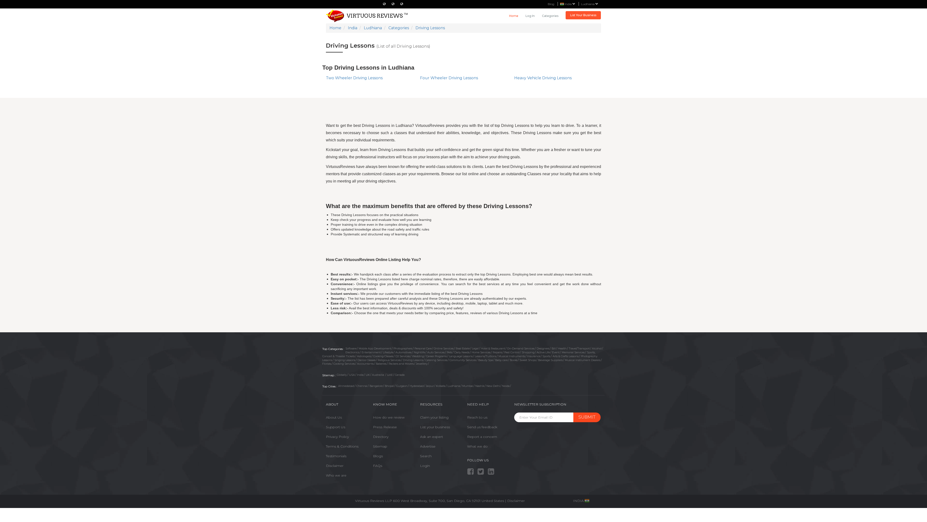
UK (368, 375)
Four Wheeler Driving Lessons (449, 78)
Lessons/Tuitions (485, 356)
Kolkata (440, 386)
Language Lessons (461, 356)
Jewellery (422, 363)
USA (352, 375)
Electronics (352, 352)
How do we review (389, 417)
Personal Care (423, 348)
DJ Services (402, 356)
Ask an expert (431, 437)
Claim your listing (434, 417)
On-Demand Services (520, 348)
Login (425, 466)
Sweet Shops (528, 360)
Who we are (336, 475)
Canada (400, 375)
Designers (543, 348)
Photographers (402, 348)
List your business (435, 427)
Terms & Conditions (342, 446)
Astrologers (364, 356)
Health (562, 348)
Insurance (533, 356)
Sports (546, 356)
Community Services (462, 360)
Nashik (479, 386)
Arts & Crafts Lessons (566, 356)
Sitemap (380, 446)
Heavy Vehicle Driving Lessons (543, 78)
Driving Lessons (413, 360)
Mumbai (467, 386)
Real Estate (463, 348)
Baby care (501, 360)
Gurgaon (401, 386)
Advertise (427, 446)
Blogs (378, 456)
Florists (326, 363)
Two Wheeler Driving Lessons (354, 78)
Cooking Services (344, 363)
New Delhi (493, 386)
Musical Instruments (512, 356)
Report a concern (482, 437)
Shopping (528, 352)
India (360, 375)
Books (513, 360)
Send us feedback (482, 427)
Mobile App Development (375, 348)
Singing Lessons (344, 360)
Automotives (403, 352)
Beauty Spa (485, 360)
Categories (550, 16)
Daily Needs (462, 352)
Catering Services (436, 360)
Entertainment (371, 352)
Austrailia (378, 375)
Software (351, 348)
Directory (380, 437)
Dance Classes (367, 360)
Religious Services (389, 360)
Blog (551, 4)
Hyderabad (417, 386)
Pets (449, 352)
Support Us (335, 427)
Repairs (497, 352)
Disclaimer (335, 466)
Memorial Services (573, 352)
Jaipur (430, 386)
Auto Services (436, 352)
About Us (334, 417)
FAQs (377, 466)
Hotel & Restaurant (493, 348)
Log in (530, 16)
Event (556, 352)
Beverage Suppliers (550, 360)
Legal (475, 348)
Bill (554, 348)
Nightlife (419, 352)
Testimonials (336, 456)
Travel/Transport (579, 348)
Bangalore (376, 386)
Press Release (385, 427)
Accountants (365, 363)
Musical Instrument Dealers (582, 360)
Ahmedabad (346, 386)
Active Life (543, 352)
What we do (477, 446)
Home (513, 16)
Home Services (481, 352)
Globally (342, 375)
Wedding (418, 356)
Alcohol (597, 348)
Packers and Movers (401, 363)
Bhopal (389, 386)
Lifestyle (388, 352)
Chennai (361, 386)
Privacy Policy (337, 437)
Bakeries (381, 363)
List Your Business (583, 15)
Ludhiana (588, 4)
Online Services (444, 348)
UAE (390, 375)
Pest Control (512, 352)
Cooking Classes (383, 356)
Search (426, 456)
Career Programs (436, 356)
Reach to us (477, 417)
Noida (506, 386)
